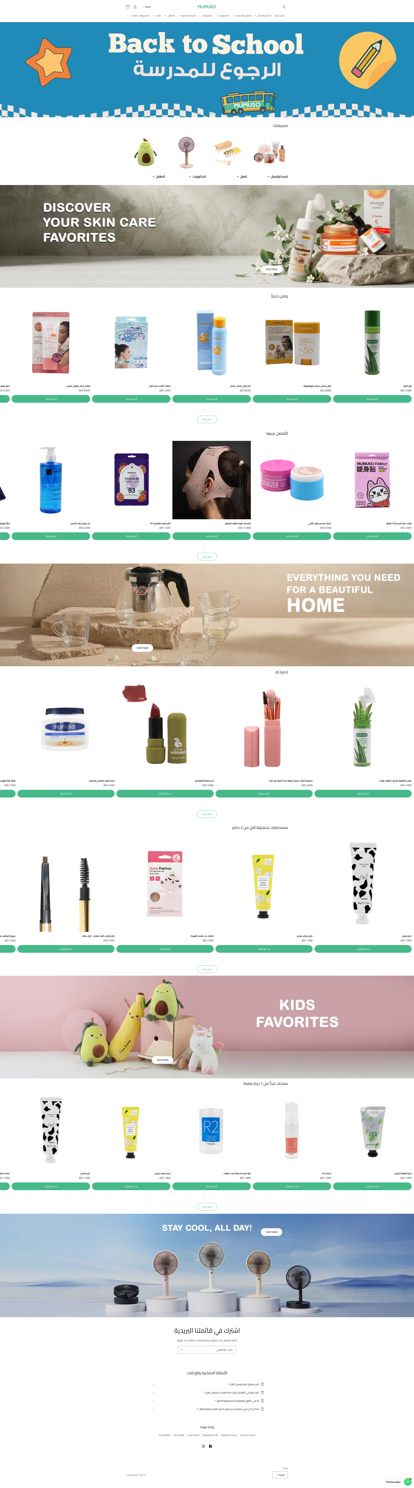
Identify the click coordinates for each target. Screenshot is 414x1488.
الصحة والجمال (279, 176)
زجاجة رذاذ (326, 1173)
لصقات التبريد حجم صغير (159, 386)
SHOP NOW (271, 269)
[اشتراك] (181, 1349)
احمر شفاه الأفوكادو (204, 780)
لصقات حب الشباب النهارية (202, 936)
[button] (284, 6)
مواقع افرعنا (164, 1435)
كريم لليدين (407, 936)
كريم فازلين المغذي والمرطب (101, 780)
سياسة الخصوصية (229, 1435)
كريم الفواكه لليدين (403, 1173)
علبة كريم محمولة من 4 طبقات (237, 1173)
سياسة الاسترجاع (247, 1435)
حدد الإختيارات (165, 793)
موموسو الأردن (132, 1475)
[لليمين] (203, 410)
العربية (148, 7)
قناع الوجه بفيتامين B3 (160, 523)
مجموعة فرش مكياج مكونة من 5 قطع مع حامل (291, 780)
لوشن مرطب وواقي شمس (78, 386)
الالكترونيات (199, 176)
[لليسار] (210, 410)
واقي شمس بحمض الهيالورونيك (317, 386)
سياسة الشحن (193, 1435)
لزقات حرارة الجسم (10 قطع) (399, 523)
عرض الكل (207, 419)
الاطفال (160, 176)
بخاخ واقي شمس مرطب (240, 386)
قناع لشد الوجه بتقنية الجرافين (238, 523)
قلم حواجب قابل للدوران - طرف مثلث (98, 936)
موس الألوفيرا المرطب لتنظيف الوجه (395, 780)
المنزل (243, 176)
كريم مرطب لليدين (305, 936)
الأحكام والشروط (210, 1435)
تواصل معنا (179, 1435)
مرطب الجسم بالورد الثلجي (319, 523)
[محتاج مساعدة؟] (408, 1482)
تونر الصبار (407, 386)
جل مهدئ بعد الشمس (80, 523)
